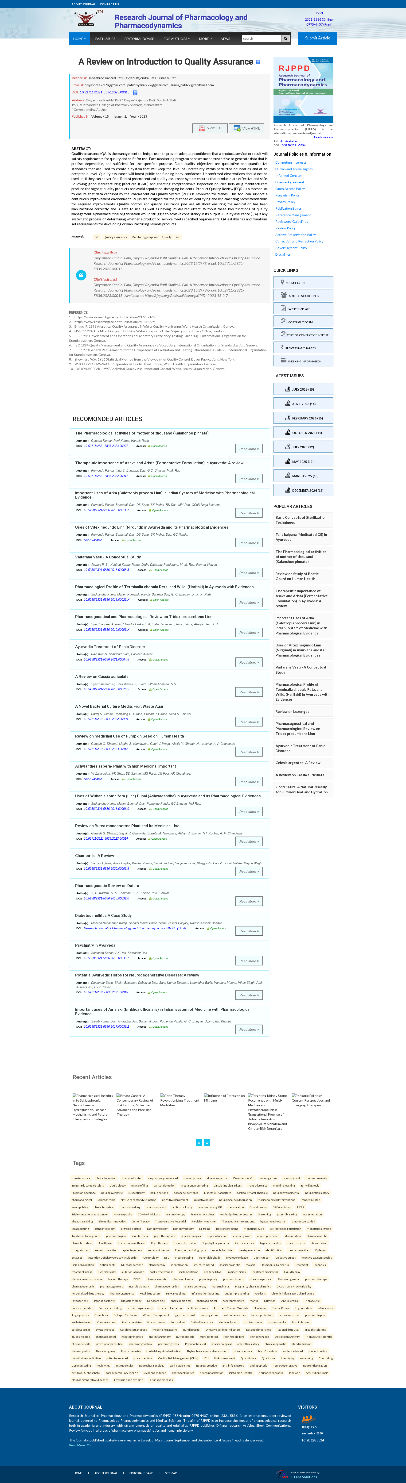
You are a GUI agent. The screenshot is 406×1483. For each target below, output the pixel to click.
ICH (206, 1358)
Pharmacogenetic (289, 1279)
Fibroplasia (101, 1315)
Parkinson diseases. (161, 1379)
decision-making (130, 1207)
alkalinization (293, 1235)
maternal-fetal (221, 1286)
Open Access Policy (290, 189)
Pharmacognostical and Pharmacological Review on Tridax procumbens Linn (143, 616)
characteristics (295, 1243)
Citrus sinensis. (244, 1243)
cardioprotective (289, 1315)
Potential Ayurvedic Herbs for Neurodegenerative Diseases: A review (137, 975)
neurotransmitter (106, 1250)
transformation (267, 1351)
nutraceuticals (185, 1336)
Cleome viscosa (107, 1322)
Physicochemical (195, 1343)
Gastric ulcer (262, 1257)
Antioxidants (108, 1264)
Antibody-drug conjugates (236, 1214)
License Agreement (289, 182)
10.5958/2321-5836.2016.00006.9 (106, 809)
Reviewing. (103, 1365)
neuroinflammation (315, 1365)
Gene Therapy (141, 1221)
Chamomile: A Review (94, 855)
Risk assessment (224, 1358)
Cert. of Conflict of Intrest (307, 335)
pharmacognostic (169, 1343)
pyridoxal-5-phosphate (86, 1372)
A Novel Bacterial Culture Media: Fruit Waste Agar (119, 706)
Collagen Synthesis (125, 1315)
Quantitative (248, 1358)
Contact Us (109, 4)
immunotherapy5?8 (210, 1207)
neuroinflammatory (317, 1192)
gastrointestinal (185, 1315)
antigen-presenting (237, 1293)
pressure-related (82, 1308)
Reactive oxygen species (316, 1257)
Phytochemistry (132, 1322)
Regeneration (303, 1308)
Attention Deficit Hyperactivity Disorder (113, 1257)
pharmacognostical (140, 1343)
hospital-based (301, 1322)
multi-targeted (209, 1336)
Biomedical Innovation (112, 1221)
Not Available (93, 540)
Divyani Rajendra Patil (140, 78)
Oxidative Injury (204, 1199)
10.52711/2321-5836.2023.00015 (104, 92)
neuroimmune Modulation (235, 1199)
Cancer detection (164, 1185)
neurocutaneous (158, 1250)
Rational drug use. (288, 1329)
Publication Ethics (288, 208)
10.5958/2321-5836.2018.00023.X (106, 599)
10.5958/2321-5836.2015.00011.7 (106, 510)
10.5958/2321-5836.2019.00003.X (106, 629)
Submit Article (317, 37)
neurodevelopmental (286, 1192)
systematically (107, 1271)
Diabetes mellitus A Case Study (103, 915)
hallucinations (159, 1192)
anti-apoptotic (258, 1365)
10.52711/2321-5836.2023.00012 (106, 749)
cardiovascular (253, 1322)
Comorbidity (151, 1257)
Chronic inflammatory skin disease (292, 1293)
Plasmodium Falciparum (275, 1264)
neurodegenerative (285, 1365)
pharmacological (82, 1199)
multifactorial (140, 1235)
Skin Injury (260, 1308)
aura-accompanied (303, 1221)
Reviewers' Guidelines (291, 221)
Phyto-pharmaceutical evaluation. (207, 1351)
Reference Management (293, 215)
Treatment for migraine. (86, 1235)
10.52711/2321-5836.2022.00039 (106, 719)
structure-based (203, 1264)
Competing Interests (291, 162)
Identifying (287, 1358)
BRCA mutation (282, 1207)
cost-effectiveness (161, 1271)
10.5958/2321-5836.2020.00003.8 (106, 868)
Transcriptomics (257, 1185)
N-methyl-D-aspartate (217, 1192)
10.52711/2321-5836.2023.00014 (106, 838)
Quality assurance (115, 237)
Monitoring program (145, 237)
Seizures (77, 1257)
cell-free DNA (212, 1271)
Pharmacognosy (106, 1351)
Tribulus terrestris (184, 1243)
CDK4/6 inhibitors (149, 1214)
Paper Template (298, 309)
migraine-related (131, 1228)
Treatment (301, 1264)
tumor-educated (132, 1178)
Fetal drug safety (150, 1293)
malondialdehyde (210, 1257)
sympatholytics (105, 1329)
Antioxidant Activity (287, 1336)
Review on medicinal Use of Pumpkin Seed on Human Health (129, 736)
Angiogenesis (80, 1315)
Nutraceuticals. (81, 1343)
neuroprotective (206, 1365)
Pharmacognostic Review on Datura (107, 885)
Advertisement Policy (291, 248)
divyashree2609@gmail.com (105, 85)
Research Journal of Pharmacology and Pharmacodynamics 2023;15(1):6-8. (135, 928)
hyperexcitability (270, 1243)
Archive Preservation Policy (295, 235)
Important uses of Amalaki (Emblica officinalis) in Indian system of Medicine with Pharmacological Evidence (162, 1011)
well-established (180, 1365)
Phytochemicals (259, 1336)
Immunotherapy (175, 1214)
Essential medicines (258, 1329)
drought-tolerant (315, 1329)
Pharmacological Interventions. (277, 1199)
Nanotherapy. (157, 1264)
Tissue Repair (280, 1308)
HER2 (300, 1207)
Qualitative (268, 1358)
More (204, 39)
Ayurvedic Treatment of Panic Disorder (110, 646)
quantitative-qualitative (86, 1358)
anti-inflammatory (235, 1315)
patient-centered (117, 1358)
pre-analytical (291, 1178)
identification (273, 1250)
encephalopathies (222, 1250)
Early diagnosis (310, 1185)
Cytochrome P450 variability (294, 1286)
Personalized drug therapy (88, 1293)
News (225, 39)
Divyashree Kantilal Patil (105, 78)
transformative (81, 1178)
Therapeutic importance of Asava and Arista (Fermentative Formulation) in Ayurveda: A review (159, 463)
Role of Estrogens (227, 1228)
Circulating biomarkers (228, 1185)
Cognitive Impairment (175, 1199)
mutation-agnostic (132, 1271)
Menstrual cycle (254, 1228)
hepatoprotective (233, 1300)
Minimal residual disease (87, 1279)
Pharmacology (156, 1322)
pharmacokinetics (183, 1372)
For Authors (176, 39)
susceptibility (136, 1192)
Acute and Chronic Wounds (231, 1308)
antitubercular (124, 1365)
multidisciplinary (182, 1207)
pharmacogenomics (167, 1286)
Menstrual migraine (319, 1228)
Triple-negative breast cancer (90, 1214)
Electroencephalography (190, 1250)
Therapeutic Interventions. (238, 1221)
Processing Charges (300, 348)
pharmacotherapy (316, 1279)
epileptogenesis (133, 1250)
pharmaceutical (243, 1351)
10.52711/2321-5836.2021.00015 (106, 992)
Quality (167, 237)
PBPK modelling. (176, 1293)
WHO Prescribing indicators (223, 1329)
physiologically (208, 1279)
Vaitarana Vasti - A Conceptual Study (108, 557)
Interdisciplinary (139, 1286)
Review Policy (285, 228)
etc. (178, 237)
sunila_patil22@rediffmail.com (192, 85)
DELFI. (137, 1279)
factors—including (110, 1308)
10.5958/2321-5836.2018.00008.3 (106, 570)
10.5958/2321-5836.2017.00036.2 (106, 1026)
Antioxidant (177, 1322)
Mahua (254, 1300)
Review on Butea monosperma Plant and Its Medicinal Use (127, 825)
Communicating (81, 1365)
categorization (81, 1250)
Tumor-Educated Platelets (88, 1185)
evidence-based (293, 1351)
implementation (312, 1214)
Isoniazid (294, 1372)
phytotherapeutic (165, 1235)
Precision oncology (203, 1214)
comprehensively (316, 1178)
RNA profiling (139, 1185)
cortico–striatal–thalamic (252, 1192)
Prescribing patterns (165, 1329)
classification (235, 1207)
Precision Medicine (203, 1221)
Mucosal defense (132, 1264)
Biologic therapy (131, 1300)
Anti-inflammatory (202, 1322)
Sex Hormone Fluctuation (285, 1228)
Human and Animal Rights (294, 169)
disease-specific (217, 1178)
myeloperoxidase (237, 1257)
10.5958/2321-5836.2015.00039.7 (106, 958)
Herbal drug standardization (163, 1351)
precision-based (156, 1207)
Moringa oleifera (233, 1336)
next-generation (249, 1250)
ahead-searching (82, 1221)
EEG (167, 1257)
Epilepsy (320, 1250)
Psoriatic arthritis (105, 1300)
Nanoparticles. (156, 1300)
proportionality (317, 1351)
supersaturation (217, 1235)
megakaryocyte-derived (163, 1178)
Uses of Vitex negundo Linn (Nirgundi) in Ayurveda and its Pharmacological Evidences (151, 527)
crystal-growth (242, 1235)
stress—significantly (140, 1308)
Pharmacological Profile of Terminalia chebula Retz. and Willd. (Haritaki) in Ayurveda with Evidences (164, 586)
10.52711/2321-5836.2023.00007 (106, 446)
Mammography (123, 1214)
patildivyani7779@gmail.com (147, 85)
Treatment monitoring (194, 1185)
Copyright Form (299, 322)
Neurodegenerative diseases (90, 1379)
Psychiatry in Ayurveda (95, 945)
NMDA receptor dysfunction (138, 1199)
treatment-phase (82, 1271)
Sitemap (171, 1473)
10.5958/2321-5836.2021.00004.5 (106, 659)
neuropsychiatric (112, 1192)
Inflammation (326, 1308)
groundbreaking (287, 1214)
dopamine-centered (186, 1192)
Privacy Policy (285, 202)
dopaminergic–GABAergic (121, 1372)
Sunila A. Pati (166, 78)
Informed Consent (289, 175)
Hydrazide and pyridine (128, 1379)
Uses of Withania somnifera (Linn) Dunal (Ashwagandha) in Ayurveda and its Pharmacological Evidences (168, 796)
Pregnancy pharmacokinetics (253, 1286)
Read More (248, 449)
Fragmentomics (236, 1271)
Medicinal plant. (228, 1322)
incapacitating (80, 1228)
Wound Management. (156, 1315)
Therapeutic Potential (318, 1336)
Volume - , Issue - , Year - (119, 116)
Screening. (264, 1214)
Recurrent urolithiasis (131, 1243)
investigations (268, 1178)
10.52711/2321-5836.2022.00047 (106, 476)
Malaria (250, 1264)
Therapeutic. (312, 1300)
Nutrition (270, 1300)
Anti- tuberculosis (317, 1372)
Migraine (205, 1228)
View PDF (213, 128)
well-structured (81, 1322)
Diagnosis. (320, 1264)
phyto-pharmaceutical (109, 1343)
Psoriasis (260, 1293)
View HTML (250, 128)
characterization (106, 1178)
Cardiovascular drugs (133, 1329)
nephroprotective (268, 1235)
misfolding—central (241, 1372)
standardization (301, 1343)
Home (78, 39)
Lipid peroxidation (83, 1264)
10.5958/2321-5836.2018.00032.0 (106, 898)
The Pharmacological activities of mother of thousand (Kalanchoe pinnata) (142, 433)
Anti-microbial (290, 1300)
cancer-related (310, 1199)
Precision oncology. (84, 1192)
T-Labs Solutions (304, 1477)
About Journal (83, 4)
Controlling (326, 1358)
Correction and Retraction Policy (299, 241)
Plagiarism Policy (287, 195)
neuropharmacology (151, 1365)
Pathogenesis (80, 1300)
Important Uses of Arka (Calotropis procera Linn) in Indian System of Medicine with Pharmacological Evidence (165, 495)
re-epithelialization (170, 1308)
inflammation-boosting (205, 1293)
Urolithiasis (105, 1243)
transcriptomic (192, 1178)
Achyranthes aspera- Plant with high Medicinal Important (125, 766)
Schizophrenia (106, 1199)
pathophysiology (104, 1228)
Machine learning (284, 1185)
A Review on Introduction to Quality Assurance (165, 62)
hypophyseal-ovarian (273, 1221)
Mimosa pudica (81, 1351)
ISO (97, 237)
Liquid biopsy (117, 1185)
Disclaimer (282, 254)
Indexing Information (303, 361)
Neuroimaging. (184, 1257)
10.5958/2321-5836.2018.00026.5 (106, 689)
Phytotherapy (159, 1243)
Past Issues (105, 39)
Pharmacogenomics (122, 1293)
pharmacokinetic (317, 1235)
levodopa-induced (155, 1372)
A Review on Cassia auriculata (102, 676)
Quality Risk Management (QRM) (178, 1358)
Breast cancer (258, 1207)
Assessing (306, 1358)
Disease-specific (243, 1178)
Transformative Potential (170, 1221)
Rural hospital (191, 1329)
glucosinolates (81, 1336)
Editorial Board (140, 39)
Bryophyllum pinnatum (216, 1243)
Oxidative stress (285, 1257)
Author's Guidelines (303, 296)
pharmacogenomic (261, 1279)
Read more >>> (323, 137)
